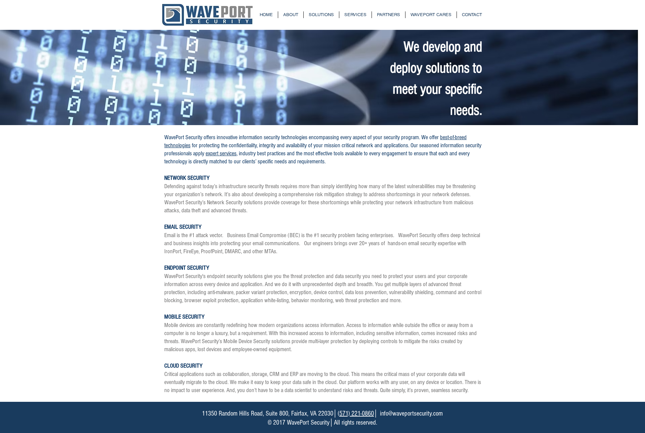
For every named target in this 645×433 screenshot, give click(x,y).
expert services (221, 153)
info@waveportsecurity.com (411, 413)
